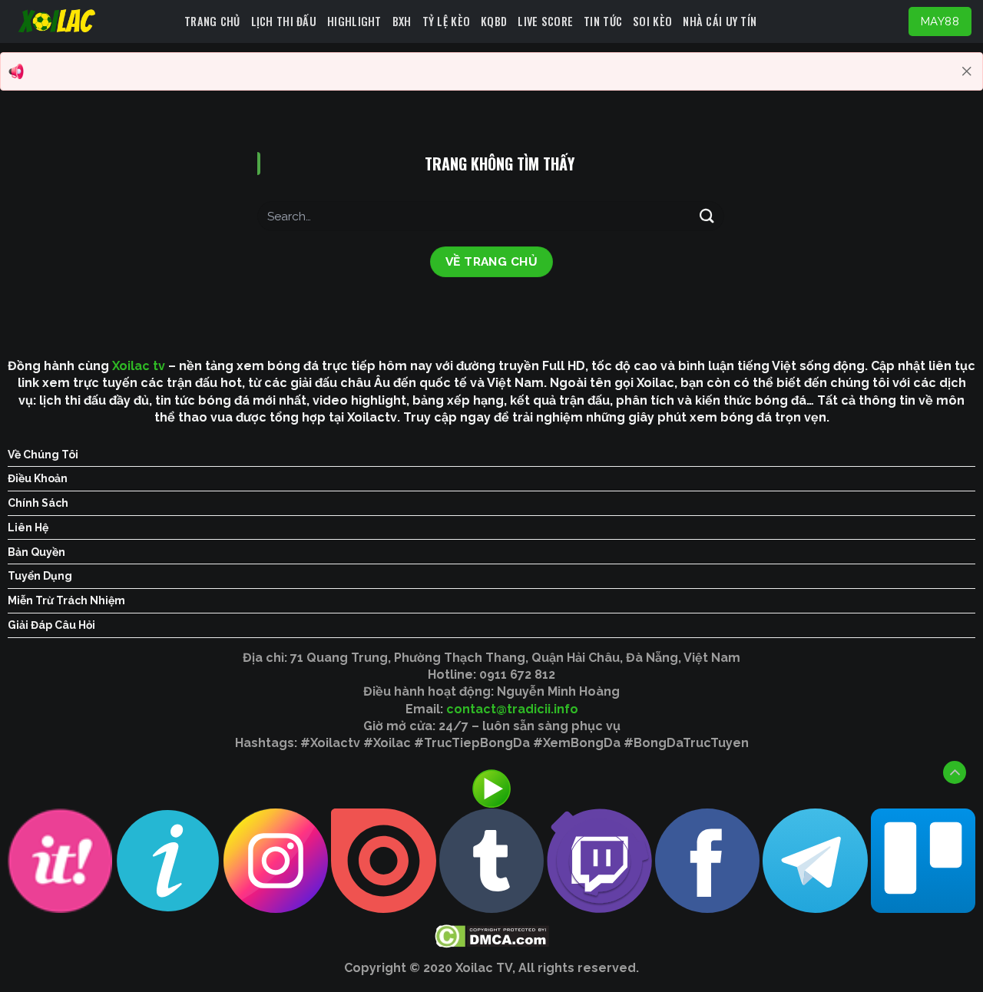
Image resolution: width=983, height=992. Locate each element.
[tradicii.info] (92, 21)
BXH (402, 21)
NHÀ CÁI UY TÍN (719, 21)
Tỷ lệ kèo (446, 21)
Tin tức (603, 21)
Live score (545, 21)
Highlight (354, 21)
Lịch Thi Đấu (283, 21)
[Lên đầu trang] (954, 772)
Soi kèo (652, 21)
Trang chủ (212, 21)
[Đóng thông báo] (967, 71)
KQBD (494, 21)
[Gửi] (707, 216)
